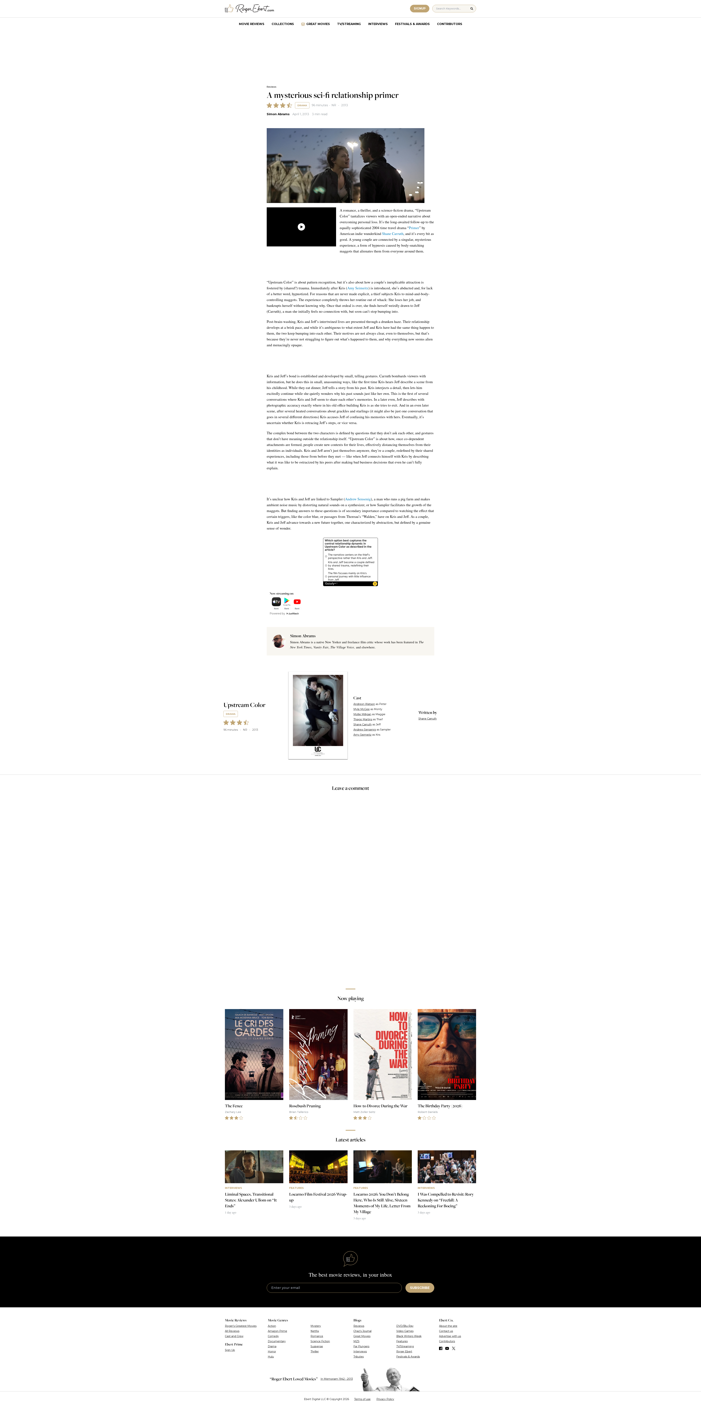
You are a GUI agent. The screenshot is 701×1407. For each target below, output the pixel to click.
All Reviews (232, 1331)
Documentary (277, 1341)
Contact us (446, 1331)
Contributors (449, 24)
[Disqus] (350, 934)
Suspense (317, 1346)
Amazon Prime (277, 1331)
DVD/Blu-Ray (404, 1326)
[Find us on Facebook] (440, 1348)
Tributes (358, 1356)
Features (402, 1341)
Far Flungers (361, 1346)
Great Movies (318, 24)
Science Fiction (320, 1341)
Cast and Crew (234, 1336)
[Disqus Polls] (350, 843)
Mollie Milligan (362, 714)
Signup (420, 8)
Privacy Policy (385, 1399)
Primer (414, 227)
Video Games (404, 1331)
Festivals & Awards (412, 24)
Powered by (277, 613)
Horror (272, 1351)
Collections (283, 24)
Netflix (315, 1331)
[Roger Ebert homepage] (249, 8)
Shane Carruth (392, 233)
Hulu (271, 1356)
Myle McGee (361, 709)
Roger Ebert (404, 1351)
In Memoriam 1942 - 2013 (337, 1379)
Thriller (315, 1351)
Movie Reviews (251, 24)
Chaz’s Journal (362, 1331)
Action (272, 1326)
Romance (317, 1336)
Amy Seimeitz (357, 287)
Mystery (316, 1326)
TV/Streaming (349, 24)
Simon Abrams (278, 114)
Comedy (273, 1336)
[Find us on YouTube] (447, 1348)
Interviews (378, 24)
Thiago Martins (362, 719)
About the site (448, 1326)
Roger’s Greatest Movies (240, 1326)
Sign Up (230, 1350)
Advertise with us (450, 1336)
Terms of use (362, 1399)
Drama (302, 105)
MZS (356, 1341)
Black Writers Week (409, 1336)
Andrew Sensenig (358, 499)
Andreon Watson (364, 704)
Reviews (271, 86)
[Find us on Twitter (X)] (453, 1348)
